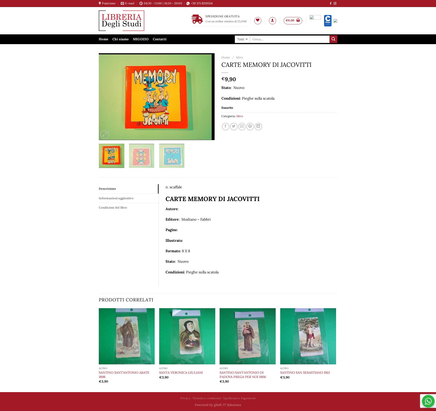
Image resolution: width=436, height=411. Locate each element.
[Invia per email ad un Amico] (242, 126)
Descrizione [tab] (107, 189)
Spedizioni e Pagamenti (239, 398)
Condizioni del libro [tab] (113, 207)
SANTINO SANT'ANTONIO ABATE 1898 (124, 375)
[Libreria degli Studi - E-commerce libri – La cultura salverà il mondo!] (127, 20)
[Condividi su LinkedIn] (258, 126)
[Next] (207, 97)
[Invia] (333, 39)
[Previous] (107, 97)
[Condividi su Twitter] (234, 126)
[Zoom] (104, 134)
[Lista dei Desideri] (257, 20)
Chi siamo (120, 39)
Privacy (185, 398)
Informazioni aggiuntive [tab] (116, 198)
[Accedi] (272, 20)
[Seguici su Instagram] (335, 3)
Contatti (159, 39)
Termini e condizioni (207, 398)
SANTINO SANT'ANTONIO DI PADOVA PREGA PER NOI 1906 (243, 375)
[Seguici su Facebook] (330, 3)
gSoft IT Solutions (227, 405)
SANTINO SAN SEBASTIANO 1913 (305, 373)
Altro (239, 57)
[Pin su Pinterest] (250, 126)
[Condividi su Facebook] (225, 126)
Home (103, 39)
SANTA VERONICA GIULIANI (181, 373)
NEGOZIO (141, 39)
